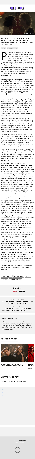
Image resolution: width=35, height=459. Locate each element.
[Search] (33, 2)
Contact (22, 440)
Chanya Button (6, 276)
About (13, 440)
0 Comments (10, 48)
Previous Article (17, 299)
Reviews (3, 48)
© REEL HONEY (18, 442)
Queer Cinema (18, 276)
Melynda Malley (5, 366)
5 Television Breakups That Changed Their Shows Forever (12, 365)
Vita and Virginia (15, 279)
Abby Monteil (4, 44)
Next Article (17, 306)
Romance (4, 279)
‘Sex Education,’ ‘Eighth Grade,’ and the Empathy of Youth (17, 302)
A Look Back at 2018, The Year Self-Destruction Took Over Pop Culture (17, 309)
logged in (11, 381)
